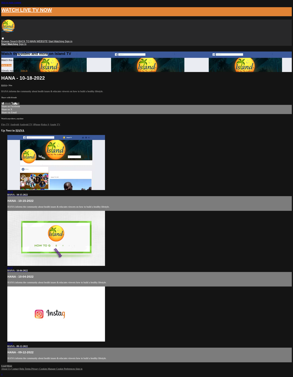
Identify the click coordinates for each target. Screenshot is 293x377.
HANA (4, 85)
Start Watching (56, 41)
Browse (5, 41)
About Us (6, 369)
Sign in (68, 41)
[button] (3, 38)
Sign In (22, 44)
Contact (15, 369)
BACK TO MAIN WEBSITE (33, 41)
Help (22, 369)
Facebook (6, 103)
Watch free (6, 65)
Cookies (43, 369)
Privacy (35, 369)
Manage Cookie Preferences (62, 369)
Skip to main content (11, 2)
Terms (28, 369)
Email (16, 103)
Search (14, 41)
